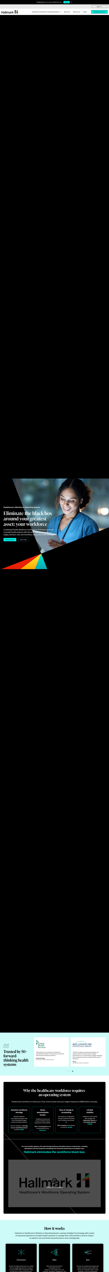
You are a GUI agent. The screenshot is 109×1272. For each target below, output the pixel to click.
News (85, 12)
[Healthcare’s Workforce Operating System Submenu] (60, 12)
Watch (66, 2)
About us (67, 12)
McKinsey (43, 1130)
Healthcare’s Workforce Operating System (45, 12)
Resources (76, 12)
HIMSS (90, 1124)
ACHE (70, 1127)
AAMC (22, 1129)
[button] (66, 1071)
